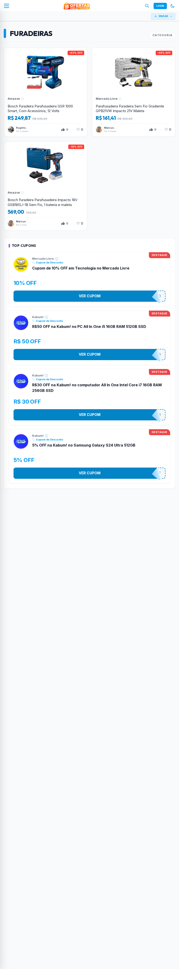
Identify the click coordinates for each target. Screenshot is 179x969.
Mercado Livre (43, 258)
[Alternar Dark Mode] (172, 5)
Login (160, 5)
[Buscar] (147, 5)
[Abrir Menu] (6, 5)
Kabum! (38, 317)
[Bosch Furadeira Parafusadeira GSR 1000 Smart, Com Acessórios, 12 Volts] (45, 92)
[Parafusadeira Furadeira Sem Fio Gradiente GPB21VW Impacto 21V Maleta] (133, 92)
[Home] (77, 5)
